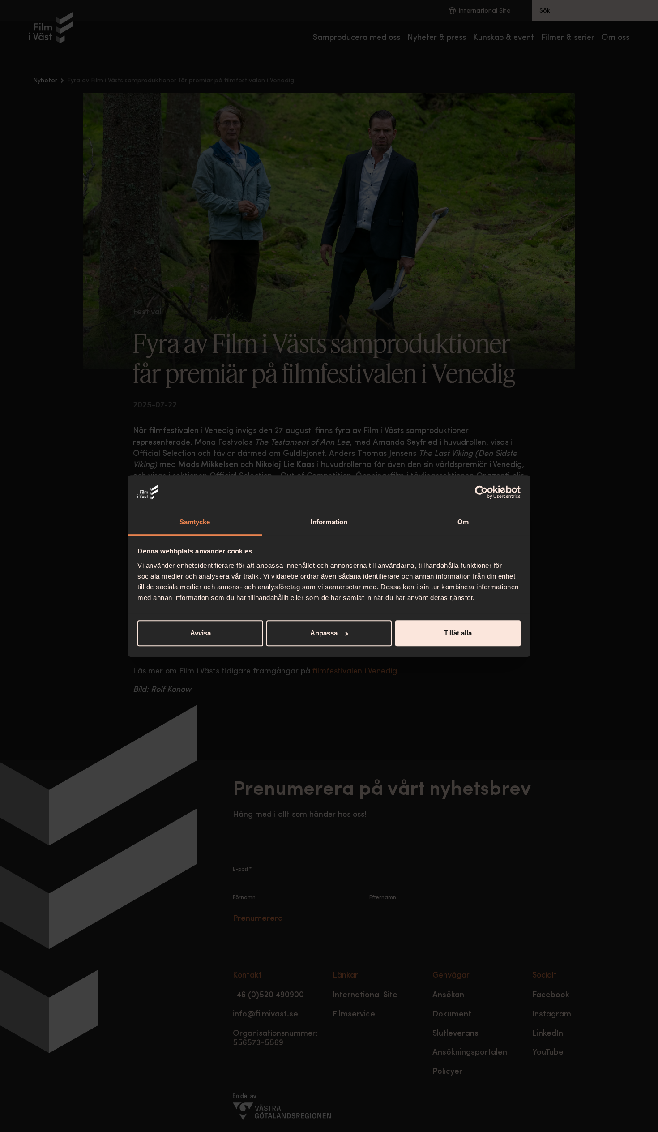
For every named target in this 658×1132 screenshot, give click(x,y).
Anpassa (324, 633)
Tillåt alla (458, 633)
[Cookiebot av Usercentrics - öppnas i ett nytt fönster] (481, 492)
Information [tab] (329, 522)
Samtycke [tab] (194, 522)
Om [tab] (463, 522)
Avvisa (200, 633)
